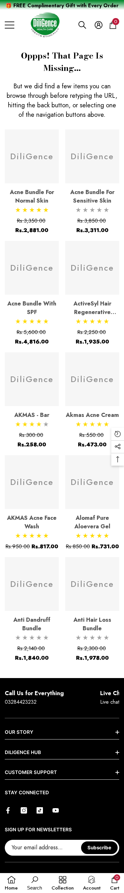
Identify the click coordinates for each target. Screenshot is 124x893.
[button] (82, 25)
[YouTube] (56, 810)
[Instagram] (24, 810)
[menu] (9, 25)
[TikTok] (40, 810)
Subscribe (99, 848)
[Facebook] (8, 810)
